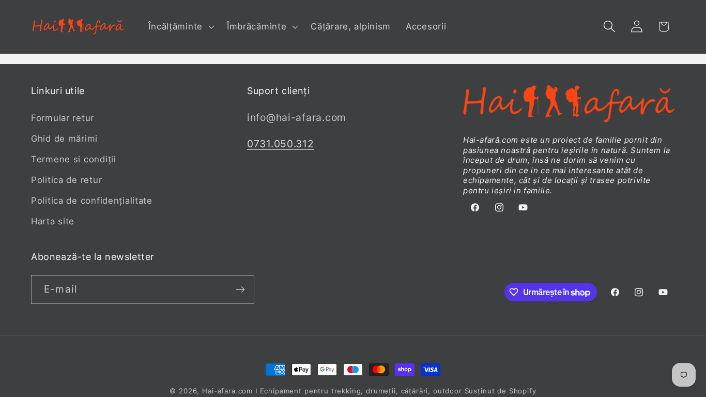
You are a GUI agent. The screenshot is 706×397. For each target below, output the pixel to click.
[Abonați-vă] (240, 289)
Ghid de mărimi (64, 138)
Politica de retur (66, 180)
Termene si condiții (73, 159)
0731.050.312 (280, 144)
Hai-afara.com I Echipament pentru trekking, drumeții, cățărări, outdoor (332, 391)
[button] (180, 27)
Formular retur (62, 118)
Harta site (52, 221)
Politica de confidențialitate (91, 200)
